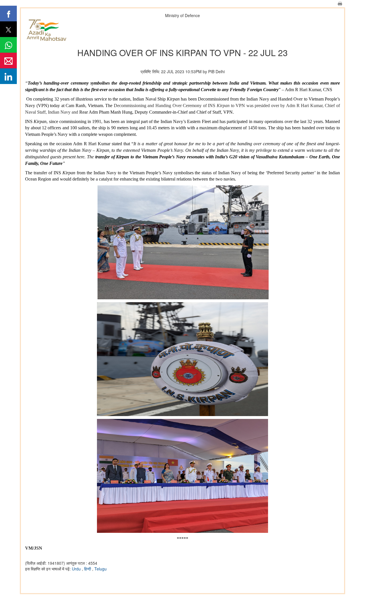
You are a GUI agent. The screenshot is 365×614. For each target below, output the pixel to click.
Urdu (77, 569)
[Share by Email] (8, 60)
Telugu (100, 569)
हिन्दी (88, 569)
